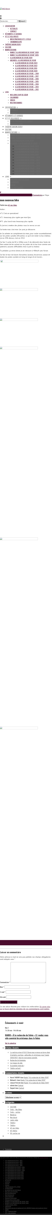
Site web (3, 997)
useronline (8, 1206)
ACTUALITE (14, 28)
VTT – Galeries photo (10, 1211)
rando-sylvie (14, 1120)
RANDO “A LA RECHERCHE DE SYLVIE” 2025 (24, 55)
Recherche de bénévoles (18, 1060)
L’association (10, 25)
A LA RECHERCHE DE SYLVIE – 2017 (27, 76)
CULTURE (13, 1106)
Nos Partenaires (9, 1195)
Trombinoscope (16, 41)
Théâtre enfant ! (15, 1068)
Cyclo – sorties (15, 1112)
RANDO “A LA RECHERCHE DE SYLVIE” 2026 (24, 52)
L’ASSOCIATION (9, 1188)
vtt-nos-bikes (12, 205)
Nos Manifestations (10, 1193)
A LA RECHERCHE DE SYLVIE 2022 (26, 65)
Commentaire (37, 195)
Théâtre (12, 1122)
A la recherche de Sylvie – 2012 (27, 89)
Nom (2, 987)
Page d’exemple (9, 1196)
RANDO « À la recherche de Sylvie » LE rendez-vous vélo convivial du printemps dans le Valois (26, 1037)
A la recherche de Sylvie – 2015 (27, 81)
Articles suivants (5, 941)
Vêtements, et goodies (13, 33)
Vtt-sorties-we (15, 1133)
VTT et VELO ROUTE (11, 36)
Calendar (7, 1182)
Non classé (13, 1117)
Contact (13, 31)
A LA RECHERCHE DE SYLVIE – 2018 (27, 73)
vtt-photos (13, 1130)
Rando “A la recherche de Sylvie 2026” (36, 1077)
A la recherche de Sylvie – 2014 (27, 84)
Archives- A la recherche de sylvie (23, 60)
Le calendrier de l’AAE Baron (13, 1190)
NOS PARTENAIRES (16, 102)
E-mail (2, 992)
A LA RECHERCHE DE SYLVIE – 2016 (27, 78)
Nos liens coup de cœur (19, 94)
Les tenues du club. (16, 1063)
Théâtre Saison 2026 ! (13, 44)
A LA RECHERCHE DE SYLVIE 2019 (26, 68)
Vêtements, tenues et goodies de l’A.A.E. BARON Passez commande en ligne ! (26, 1208)
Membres (13, 1114)
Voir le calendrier (10, 1043)
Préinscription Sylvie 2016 (12, 1200)
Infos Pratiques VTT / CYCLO (20, 39)
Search (22, 21)
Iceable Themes (43, 1157)
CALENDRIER (14, 97)
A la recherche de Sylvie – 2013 (27, 86)
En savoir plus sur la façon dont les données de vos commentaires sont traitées (25, 1007)
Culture (8, 47)
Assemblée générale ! (17, 1065)
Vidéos (7, 1209)
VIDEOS (12, 100)
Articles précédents (6, 944)
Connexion (8, 1149)
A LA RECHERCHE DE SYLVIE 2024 (21, 57)
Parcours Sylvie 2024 (11, 1198)
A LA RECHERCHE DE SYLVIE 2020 (26, 70)
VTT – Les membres (10, 1213)
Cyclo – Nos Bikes (16, 1109)
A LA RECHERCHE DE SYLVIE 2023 (26, 63)
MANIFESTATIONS (10, 49)
